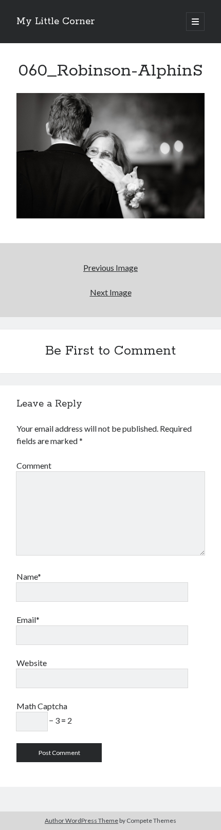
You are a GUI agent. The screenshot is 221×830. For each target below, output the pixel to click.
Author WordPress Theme (81, 820)
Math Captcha (41, 706)
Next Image (111, 292)
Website (31, 663)
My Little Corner (55, 21)
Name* (28, 576)
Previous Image (110, 267)
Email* (28, 619)
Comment (33, 465)
